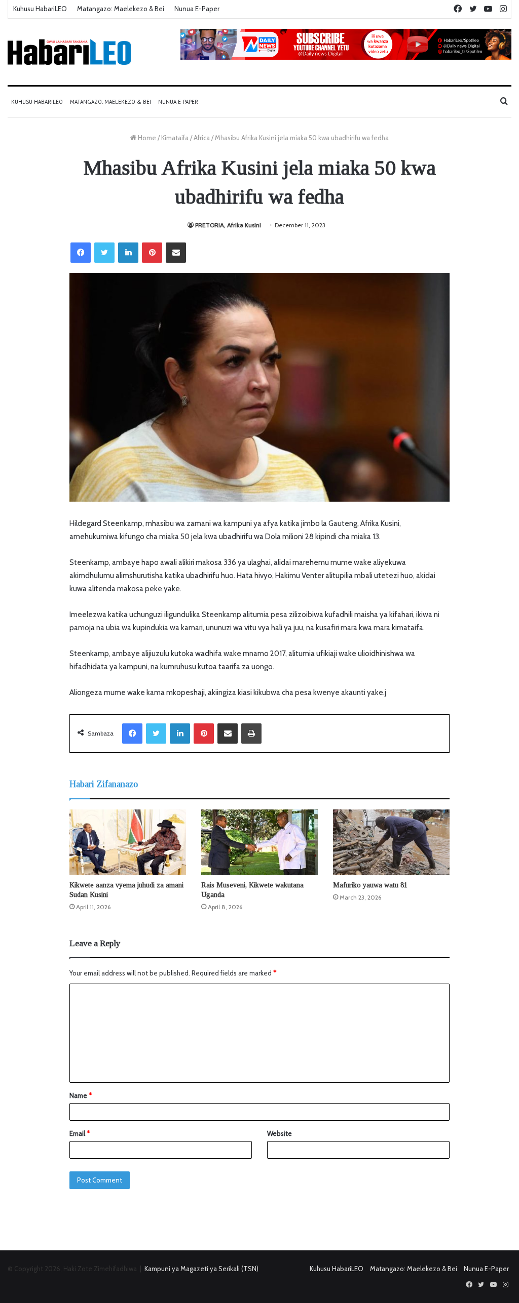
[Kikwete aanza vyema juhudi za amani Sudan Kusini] (127, 842)
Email (79, 1133)
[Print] (251, 733)
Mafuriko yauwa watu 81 (370, 885)
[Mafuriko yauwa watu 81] (391, 842)
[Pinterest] (152, 252)
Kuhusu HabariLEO (40, 9)
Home (146, 138)
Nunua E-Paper (196, 9)
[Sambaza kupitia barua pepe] (176, 252)
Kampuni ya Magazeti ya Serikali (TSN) (201, 1269)
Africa (202, 138)
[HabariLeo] (69, 52)
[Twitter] (104, 252)
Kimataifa (175, 138)
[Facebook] (80, 252)
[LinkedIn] (128, 252)
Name (80, 1095)
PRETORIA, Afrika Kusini (228, 225)
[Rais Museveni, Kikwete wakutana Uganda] (259, 842)
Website (279, 1133)
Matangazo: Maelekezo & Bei (120, 9)
